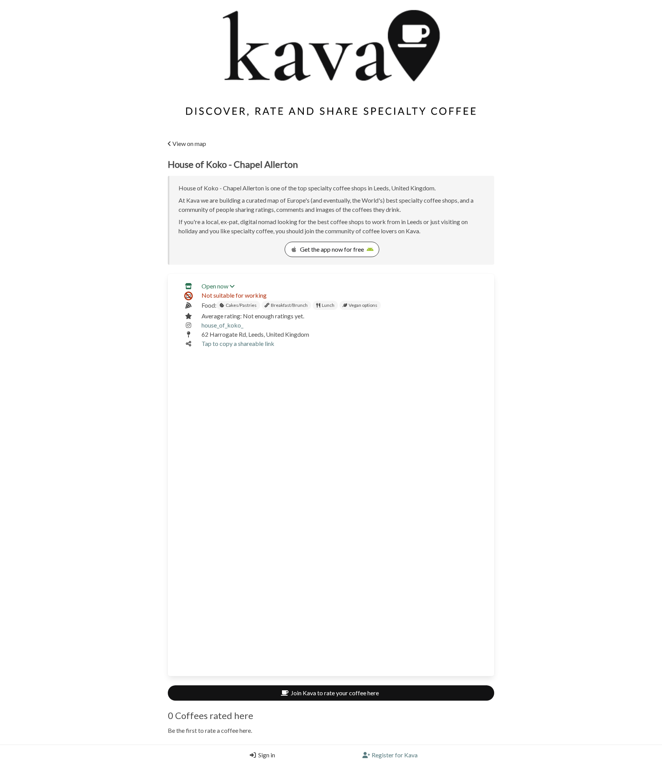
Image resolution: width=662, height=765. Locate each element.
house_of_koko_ (222, 325)
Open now (215, 286)
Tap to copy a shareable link (238, 343)
